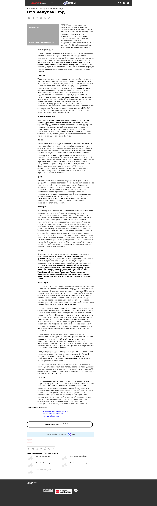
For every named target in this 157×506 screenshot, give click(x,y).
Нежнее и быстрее (50, 416)
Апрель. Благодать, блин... (78, 456)
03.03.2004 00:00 (32, 9)
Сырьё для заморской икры (54, 411)
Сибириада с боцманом (44, 470)
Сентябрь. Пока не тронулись (46, 463)
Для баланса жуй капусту (78, 463)
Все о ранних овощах (43, 456)
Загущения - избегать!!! (52, 414)
